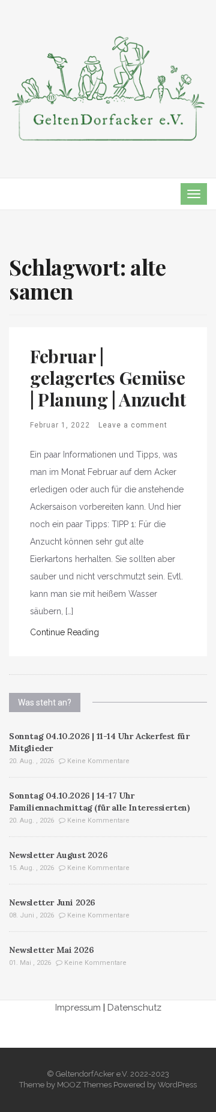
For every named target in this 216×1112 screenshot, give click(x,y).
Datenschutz (134, 1007)
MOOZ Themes (84, 1084)
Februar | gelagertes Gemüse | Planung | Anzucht (107, 377)
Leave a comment (132, 425)
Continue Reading (64, 632)
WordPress (177, 1084)
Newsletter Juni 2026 (52, 902)
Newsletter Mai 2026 (51, 949)
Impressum (78, 1007)
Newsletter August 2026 (58, 855)
